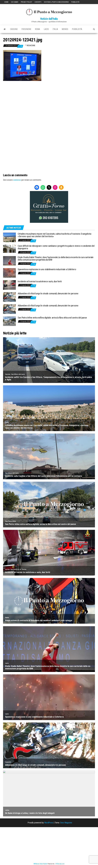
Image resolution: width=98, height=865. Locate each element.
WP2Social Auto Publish (40, 864)
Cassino (14, 29)
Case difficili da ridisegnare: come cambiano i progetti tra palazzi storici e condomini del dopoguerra (56, 247)
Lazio (46, 29)
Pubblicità (75, 2)
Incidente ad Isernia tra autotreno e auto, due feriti (40, 281)
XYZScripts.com (60, 864)
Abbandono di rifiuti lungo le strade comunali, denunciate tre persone (48, 293)
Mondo (65, 29)
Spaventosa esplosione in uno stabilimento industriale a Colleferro (47, 269)
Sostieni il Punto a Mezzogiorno (56, 2)
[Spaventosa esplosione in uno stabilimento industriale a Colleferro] (9, 272)
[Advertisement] (49, 98)
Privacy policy (26, 2)
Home (6, 2)
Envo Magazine (66, 822)
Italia (55, 29)
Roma (37, 29)
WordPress (48, 822)
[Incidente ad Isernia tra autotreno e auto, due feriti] (9, 285)
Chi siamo (14, 2)
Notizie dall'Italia (49, 18)
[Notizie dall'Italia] (4, 29)
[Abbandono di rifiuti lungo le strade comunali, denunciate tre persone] (9, 297)
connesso (17, 180)
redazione (31, 45)
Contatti (38, 2)
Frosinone (26, 29)
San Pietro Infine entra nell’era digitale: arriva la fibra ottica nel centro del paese (52, 317)
